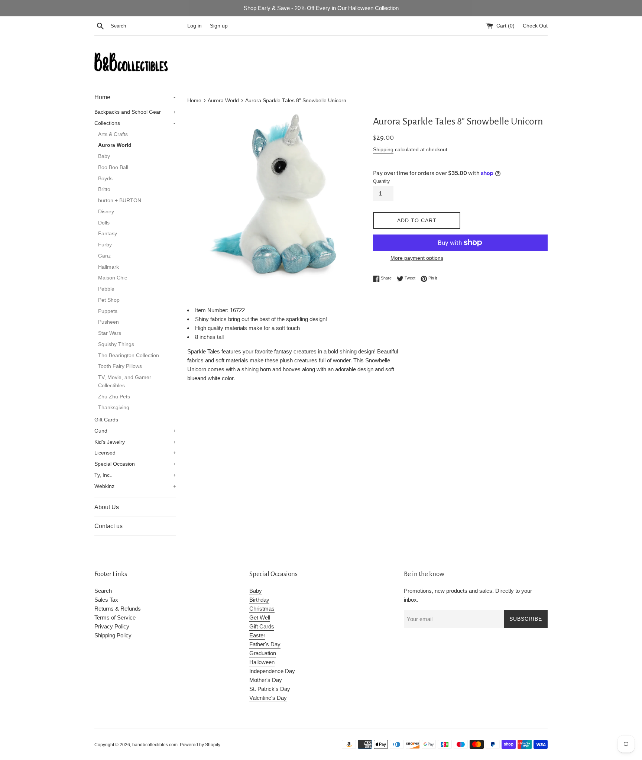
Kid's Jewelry (135, 442)
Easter (257, 635)
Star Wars (109, 333)
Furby (105, 245)
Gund (135, 431)
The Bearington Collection (128, 355)
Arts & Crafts (113, 134)
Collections (134, 123)
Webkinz (135, 486)
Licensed (135, 453)
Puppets (107, 311)
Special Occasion (135, 464)
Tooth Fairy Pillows (120, 366)
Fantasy (107, 233)
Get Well (259, 617)
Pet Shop (109, 300)
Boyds (105, 178)
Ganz (104, 256)
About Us (106, 507)
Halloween (262, 662)
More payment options (416, 258)
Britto (104, 189)
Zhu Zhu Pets (114, 397)
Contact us (108, 526)
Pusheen (108, 322)
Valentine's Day (268, 698)
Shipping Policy (113, 635)
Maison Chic (112, 278)
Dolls (104, 223)
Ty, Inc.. (135, 475)
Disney (106, 211)
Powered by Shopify (200, 744)
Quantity (381, 181)
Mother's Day (265, 680)
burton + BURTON (119, 200)
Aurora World (115, 145)
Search (103, 591)
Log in (194, 26)
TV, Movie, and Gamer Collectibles (124, 381)
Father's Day (265, 644)
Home (134, 97)
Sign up (219, 26)
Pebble (106, 289)
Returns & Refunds (117, 608)
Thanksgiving (113, 407)
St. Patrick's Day (269, 689)
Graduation (262, 653)
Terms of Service (115, 617)
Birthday (259, 599)
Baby (104, 156)
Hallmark (108, 267)
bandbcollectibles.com (155, 744)
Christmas (262, 608)
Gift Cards (106, 420)
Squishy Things (116, 344)
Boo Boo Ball (113, 167)
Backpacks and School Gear (135, 112)
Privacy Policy (111, 626)
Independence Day (272, 671)
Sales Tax (106, 599)
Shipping (383, 149)
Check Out (535, 26)
